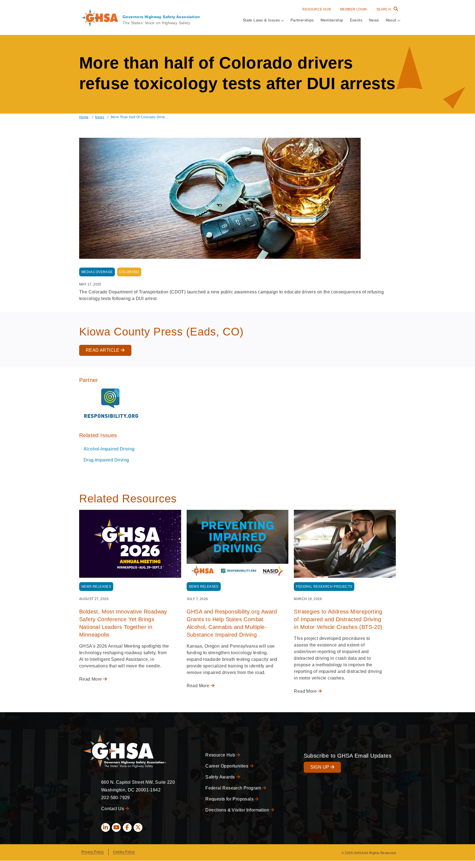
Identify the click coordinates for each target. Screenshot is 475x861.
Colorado (129, 272)
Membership (332, 20)
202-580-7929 (115, 797)
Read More (91, 679)
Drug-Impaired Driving (106, 460)
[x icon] (138, 827)
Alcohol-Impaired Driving (109, 449)
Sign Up (320, 767)
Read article (103, 350)
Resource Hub (316, 9)
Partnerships (302, 20)
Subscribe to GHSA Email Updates (347, 756)
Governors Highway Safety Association (161, 17)
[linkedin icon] (105, 827)
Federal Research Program (233, 788)
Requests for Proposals (230, 799)
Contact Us (113, 808)
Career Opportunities (227, 766)
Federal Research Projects (324, 586)
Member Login (353, 9)
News (374, 20)
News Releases (96, 586)
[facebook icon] (127, 827)
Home (84, 117)
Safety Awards (220, 777)
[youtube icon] (116, 827)
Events (356, 20)
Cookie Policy (124, 852)
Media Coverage (97, 272)
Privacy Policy (92, 852)
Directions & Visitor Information (237, 810)
